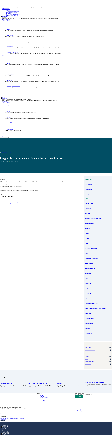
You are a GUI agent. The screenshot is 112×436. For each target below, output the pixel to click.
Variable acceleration (88, 333)
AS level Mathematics (88, 189)
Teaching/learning (88, 364)
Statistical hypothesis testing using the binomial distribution (95, 308)
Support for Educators (6, 19)
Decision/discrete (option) (89, 223)
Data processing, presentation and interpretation (93, 218)
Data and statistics (88, 213)
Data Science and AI (8, 418)
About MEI (4, 101)
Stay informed (79, 396)
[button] (3, 420)
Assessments (87, 356)
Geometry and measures (89, 263)
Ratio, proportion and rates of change (91, 303)
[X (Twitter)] (3, 399)
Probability (87, 288)
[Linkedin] (1, 399)
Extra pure (87, 238)
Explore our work (5, 8)
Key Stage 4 (87, 194)
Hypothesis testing (88, 273)
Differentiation (87, 228)
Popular (1, 381)
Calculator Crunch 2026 (6, 383)
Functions (86, 253)
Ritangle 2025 (60, 383)
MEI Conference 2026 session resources (37, 383)
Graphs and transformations (90, 268)
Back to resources (6, 152)
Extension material (88, 347)
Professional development (89, 361)
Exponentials (87, 233)
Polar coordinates (88, 283)
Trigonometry (87, 328)
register (58, 188)
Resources (14, 418)
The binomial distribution (89, 318)
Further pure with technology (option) (91, 258)
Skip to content (3, 419)
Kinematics (87, 278)
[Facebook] (7, 399)
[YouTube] (5, 399)
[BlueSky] (9, 399)
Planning (86, 359)
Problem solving (88, 293)
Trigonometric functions (89, 323)
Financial (86, 243)
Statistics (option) (88, 313)
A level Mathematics (88, 184)
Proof (86, 298)
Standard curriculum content (90, 350)
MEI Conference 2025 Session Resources (94, 382)
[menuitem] (57, 10)
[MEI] (12, 2)
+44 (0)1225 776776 (6, 20)
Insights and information (6, 58)
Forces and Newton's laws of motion (91, 248)
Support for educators (20, 418)
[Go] (3, 402)
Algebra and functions (89, 203)
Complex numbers (88, 208)
